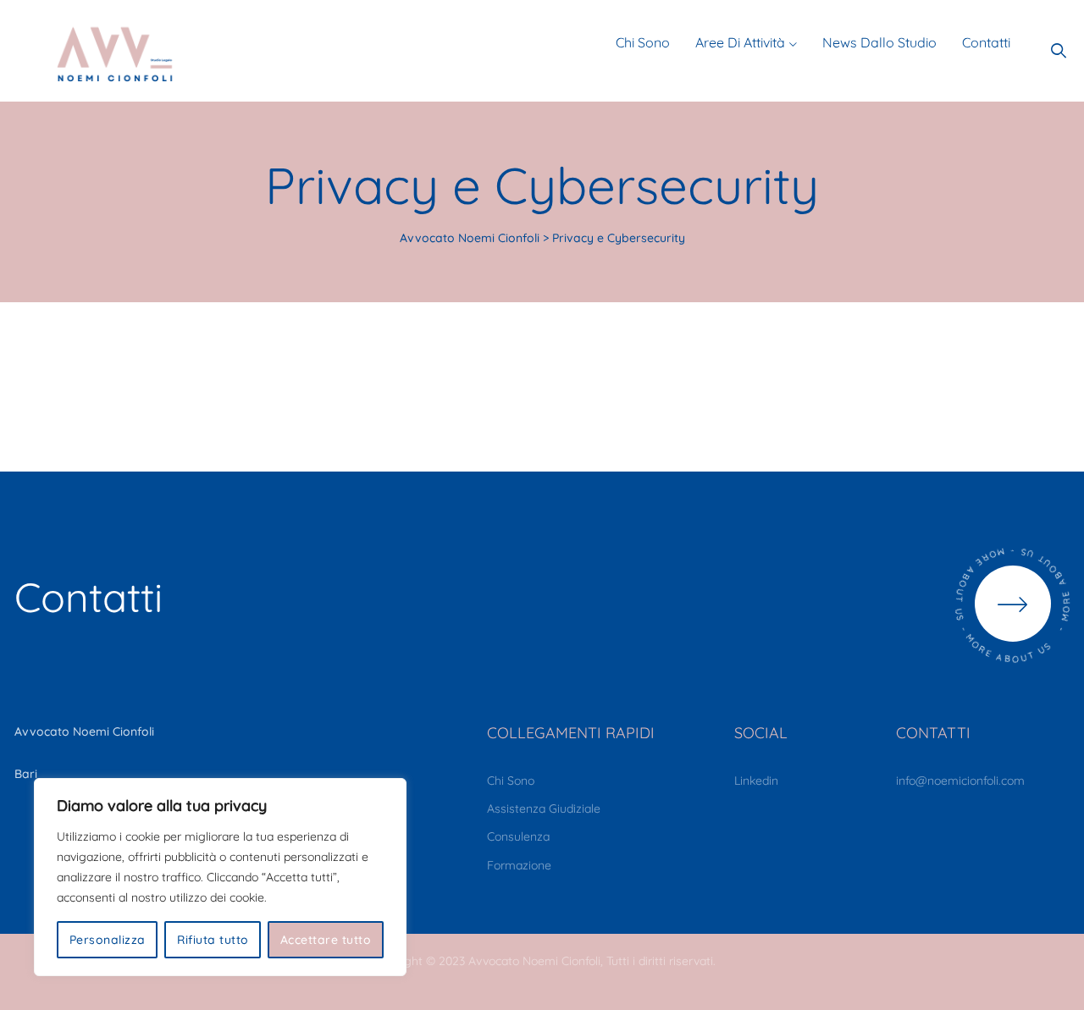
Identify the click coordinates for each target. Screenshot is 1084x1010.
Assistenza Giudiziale (543, 808)
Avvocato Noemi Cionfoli (534, 961)
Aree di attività (740, 42)
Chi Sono (510, 780)
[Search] (1059, 50)
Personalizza (107, 939)
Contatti (986, 42)
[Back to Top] (1048, 982)
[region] (220, 877)
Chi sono (643, 42)
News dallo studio (879, 42)
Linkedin (756, 780)
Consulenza (518, 836)
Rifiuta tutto (213, 939)
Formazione (519, 865)
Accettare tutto (326, 939)
